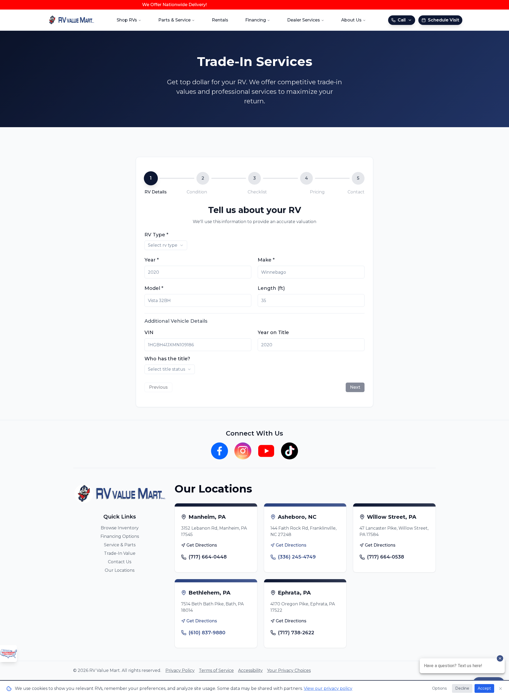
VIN (148, 332)
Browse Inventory (120, 527)
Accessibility (250, 670)
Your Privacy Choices (289, 670)
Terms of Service (216, 670)
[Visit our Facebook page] (219, 450)
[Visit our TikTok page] (289, 450)
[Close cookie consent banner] (500, 688)
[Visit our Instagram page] (242, 450)
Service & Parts (119, 544)
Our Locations (119, 570)
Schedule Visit (443, 20)
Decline (462, 688)
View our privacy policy (328, 688)
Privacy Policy (180, 670)
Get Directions (201, 545)
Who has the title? (167, 359)
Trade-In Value (119, 553)
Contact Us (119, 561)
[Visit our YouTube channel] (266, 450)
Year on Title (273, 332)
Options (439, 688)
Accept (484, 688)
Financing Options (119, 536)
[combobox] (165, 245)
